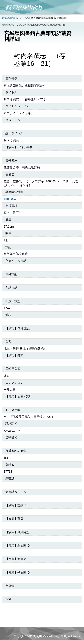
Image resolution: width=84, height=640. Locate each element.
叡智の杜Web (10, 18)
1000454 (10, 199)
